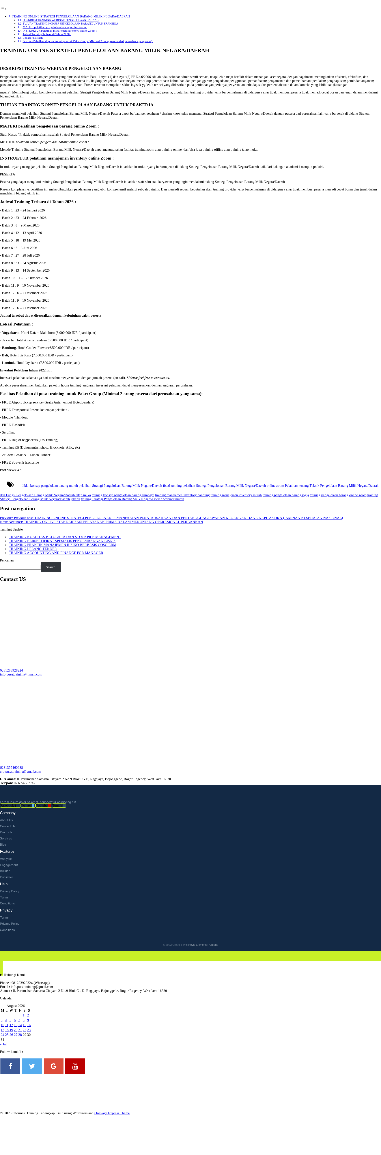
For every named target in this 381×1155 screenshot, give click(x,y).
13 (15, 1025)
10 (2, 1025)
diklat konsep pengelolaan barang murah (50, 485)
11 (6, 1025)
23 (29, 1030)
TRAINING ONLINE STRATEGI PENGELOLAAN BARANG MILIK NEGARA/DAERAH (71, 16)
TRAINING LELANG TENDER (33, 549)
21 (20, 1030)
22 (24, 1030)
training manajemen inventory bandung (182, 495)
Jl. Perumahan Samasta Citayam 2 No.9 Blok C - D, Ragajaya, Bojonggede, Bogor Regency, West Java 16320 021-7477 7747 (85, 781)
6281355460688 (11, 767)
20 (15, 1030)
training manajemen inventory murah (236, 495)
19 (11, 1030)
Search (50, 567)
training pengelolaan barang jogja (286, 495)
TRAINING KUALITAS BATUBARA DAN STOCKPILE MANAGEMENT (65, 537)
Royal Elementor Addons (203, 944)
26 (11, 1035)
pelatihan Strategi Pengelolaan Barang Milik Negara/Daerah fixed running (130, 485)
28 (20, 1035)
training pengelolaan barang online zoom (338, 495)
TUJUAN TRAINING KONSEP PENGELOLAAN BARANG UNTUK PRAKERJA (70, 23)
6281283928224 (11, 670)
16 (29, 1025)
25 (7, 1035)
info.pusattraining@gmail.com (21, 674)
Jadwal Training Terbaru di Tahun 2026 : (47, 34)
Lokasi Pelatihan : (33, 37)
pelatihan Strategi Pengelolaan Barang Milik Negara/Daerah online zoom (233, 485)
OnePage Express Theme (112, 1113)
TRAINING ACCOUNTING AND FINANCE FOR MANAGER (56, 553)
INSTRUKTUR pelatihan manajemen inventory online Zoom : (60, 30)
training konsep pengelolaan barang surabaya (123, 495)
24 (2, 1035)
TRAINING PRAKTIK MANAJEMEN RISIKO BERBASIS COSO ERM (62, 545)
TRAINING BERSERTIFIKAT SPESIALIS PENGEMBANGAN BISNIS (62, 541)
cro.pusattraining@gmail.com (20, 771)
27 (15, 1035)
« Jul (3, 1044)
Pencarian (7, 560)
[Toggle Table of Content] (3, 9)
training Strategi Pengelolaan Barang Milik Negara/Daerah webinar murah (132, 499)
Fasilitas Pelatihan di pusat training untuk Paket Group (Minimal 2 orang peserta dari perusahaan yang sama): (88, 41)
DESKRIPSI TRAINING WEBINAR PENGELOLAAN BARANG (61, 20)
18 (7, 1030)
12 (11, 1025)
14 (20, 1025)
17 (2, 1030)
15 (24, 1025)
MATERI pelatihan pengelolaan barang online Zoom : (55, 27)
